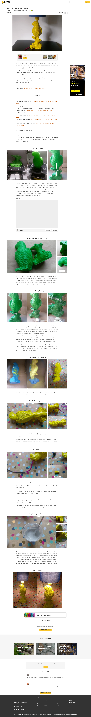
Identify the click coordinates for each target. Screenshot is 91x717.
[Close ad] (84, 66)
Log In (82, 2)
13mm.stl (21, 230)
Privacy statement (35, 714)
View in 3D (48, 230)
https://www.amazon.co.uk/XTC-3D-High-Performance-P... (40, 110)
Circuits (38, 700)
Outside (45, 703)
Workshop (16, 10)
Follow (25, 57)
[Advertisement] (77, 80)
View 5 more (57, 476)
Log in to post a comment (45, 692)
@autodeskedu (74, 702)
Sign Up (87, 2)
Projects (15, 2)
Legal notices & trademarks (71, 714)
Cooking (45, 700)
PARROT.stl (18, 198)
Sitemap (57, 705)
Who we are (58, 707)
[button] (66, 13)
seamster (31, 684)
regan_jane (10, 10)
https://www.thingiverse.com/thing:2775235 (35, 88)
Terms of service (27, 714)
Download (55, 230)
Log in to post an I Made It (45, 629)
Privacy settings (43, 714)
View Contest (61, 615)
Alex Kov (31, 674)
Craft (37, 705)
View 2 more (62, 271)
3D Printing (21, 10)
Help (57, 703)
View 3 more (57, 320)
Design (38, 703)
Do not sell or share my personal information (56, 714)
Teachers (26, 2)
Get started (58, 701)
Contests (21, 2)
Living (45, 701)
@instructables (74, 700)
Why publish (58, 700)
